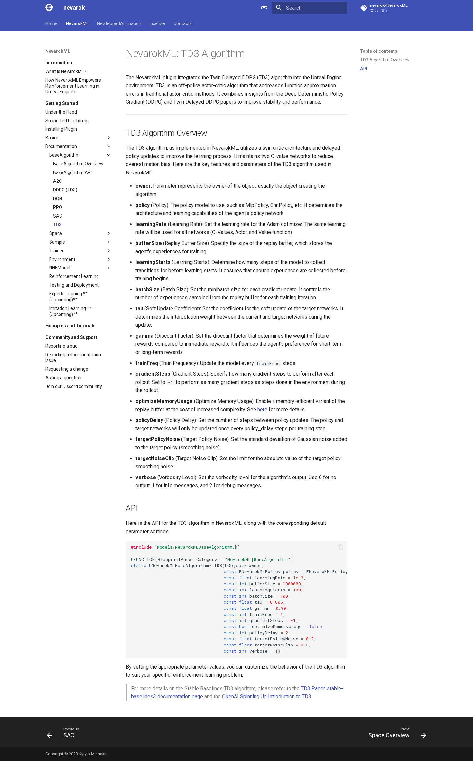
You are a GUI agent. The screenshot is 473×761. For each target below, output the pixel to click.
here (262, 409)
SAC (57, 215)
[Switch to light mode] (264, 7)
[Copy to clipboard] (341, 547)
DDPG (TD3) (65, 189)
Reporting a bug (61, 345)
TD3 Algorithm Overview (385, 59)
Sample (57, 242)
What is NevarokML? (65, 71)
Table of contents (378, 51)
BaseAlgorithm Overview (78, 163)
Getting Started (61, 103)
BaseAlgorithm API (72, 172)
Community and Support (71, 337)
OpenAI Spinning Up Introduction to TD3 (266, 696)
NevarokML (77, 23)
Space (55, 233)
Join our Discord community (73, 386)
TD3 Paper (313, 688)
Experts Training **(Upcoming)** (68, 296)
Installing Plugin (61, 129)
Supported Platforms (66, 120)
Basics (52, 137)
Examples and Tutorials (70, 325)
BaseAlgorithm (64, 155)
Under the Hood (61, 112)
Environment (62, 259)
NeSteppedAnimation (119, 23)
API (363, 68)
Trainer (56, 250)
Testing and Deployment (74, 285)
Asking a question (63, 377)
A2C (57, 181)
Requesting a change (66, 369)
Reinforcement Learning (74, 276)
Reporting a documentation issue (73, 357)
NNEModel (59, 267)
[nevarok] (49, 7)
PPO (57, 207)
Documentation (61, 146)
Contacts (182, 23)
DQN (57, 198)
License (157, 23)
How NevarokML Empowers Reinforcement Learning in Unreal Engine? (73, 86)
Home (51, 23)
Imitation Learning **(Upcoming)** (70, 311)
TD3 (57, 224)
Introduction (58, 62)
